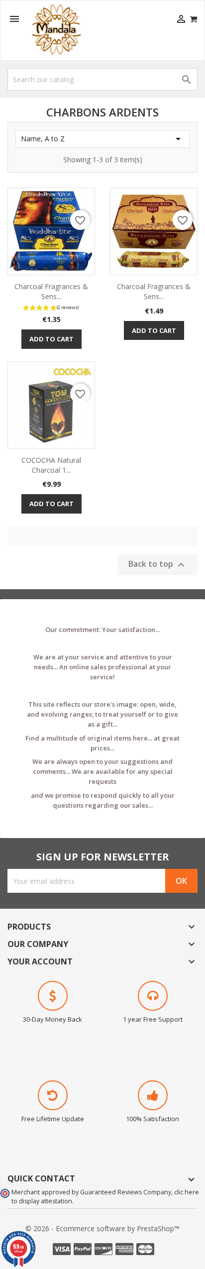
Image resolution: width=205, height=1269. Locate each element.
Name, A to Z (102, 139)
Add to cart (51, 338)
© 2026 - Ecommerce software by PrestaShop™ (102, 1228)
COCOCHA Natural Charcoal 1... (51, 465)
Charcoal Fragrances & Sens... (51, 291)
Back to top (157, 564)
